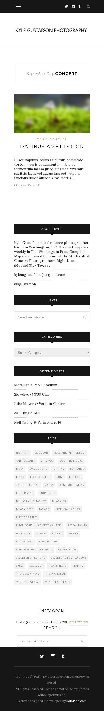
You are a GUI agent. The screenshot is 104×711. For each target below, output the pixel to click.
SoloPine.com (76, 701)
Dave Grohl (38, 468)
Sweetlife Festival (30, 557)
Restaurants (77, 525)
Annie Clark (25, 460)
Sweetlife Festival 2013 (68, 557)
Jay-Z (49, 485)
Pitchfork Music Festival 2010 (39, 525)
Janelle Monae (27, 485)
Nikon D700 (24, 509)
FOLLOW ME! (78, 622)
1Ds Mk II (22, 452)
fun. (59, 477)
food (20, 477)
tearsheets (58, 565)
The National (55, 573)
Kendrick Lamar (71, 485)
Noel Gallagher (68, 509)
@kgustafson (25, 284)
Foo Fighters (40, 477)
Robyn (41, 533)
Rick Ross (23, 533)
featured (77, 468)
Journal (58, 139)
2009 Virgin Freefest (70, 452)
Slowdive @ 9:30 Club (32, 394)
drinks (59, 468)
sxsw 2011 (36, 565)
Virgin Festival (27, 582)
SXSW (20, 565)
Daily (42, 139)
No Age (44, 509)
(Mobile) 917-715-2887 (32, 265)
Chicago (47, 460)
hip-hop (75, 477)
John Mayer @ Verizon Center (39, 403)
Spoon (73, 533)
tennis (78, 565)
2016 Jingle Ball (27, 413)
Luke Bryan (25, 493)
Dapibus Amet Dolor (52, 146)
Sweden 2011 (67, 549)
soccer (57, 533)
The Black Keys (27, 573)
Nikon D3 (59, 501)
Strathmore (48, 541)
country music (71, 460)
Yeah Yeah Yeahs (57, 582)
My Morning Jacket (31, 501)
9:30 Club (41, 452)
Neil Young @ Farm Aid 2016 (37, 422)
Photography (26, 517)
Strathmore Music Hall (34, 549)
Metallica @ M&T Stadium (35, 385)
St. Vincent (24, 541)
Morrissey (47, 493)
